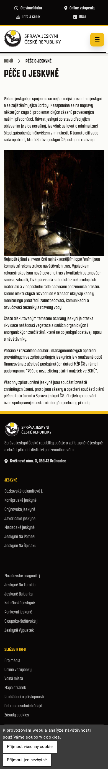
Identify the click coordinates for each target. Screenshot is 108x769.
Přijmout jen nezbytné (27, 759)
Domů (8, 61)
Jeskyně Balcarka (18, 594)
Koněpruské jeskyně (20, 500)
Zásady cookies (16, 715)
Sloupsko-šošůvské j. (21, 621)
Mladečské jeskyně (19, 527)
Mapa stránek (15, 687)
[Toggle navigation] (97, 39)
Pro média (12, 660)
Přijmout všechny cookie (30, 746)
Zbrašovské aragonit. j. (22, 575)
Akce (82, 16)
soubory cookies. (43, 737)
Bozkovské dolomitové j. (23, 491)
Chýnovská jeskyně (19, 509)
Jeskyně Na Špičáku (20, 545)
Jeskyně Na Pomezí (19, 536)
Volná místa (13, 678)
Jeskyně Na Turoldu (19, 584)
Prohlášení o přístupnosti (24, 696)
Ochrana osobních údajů (23, 705)
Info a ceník (31, 16)
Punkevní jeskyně (18, 612)
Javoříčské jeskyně (19, 518)
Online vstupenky (83, 8)
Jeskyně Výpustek (19, 630)
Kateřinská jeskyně (19, 602)
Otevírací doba (31, 8)
